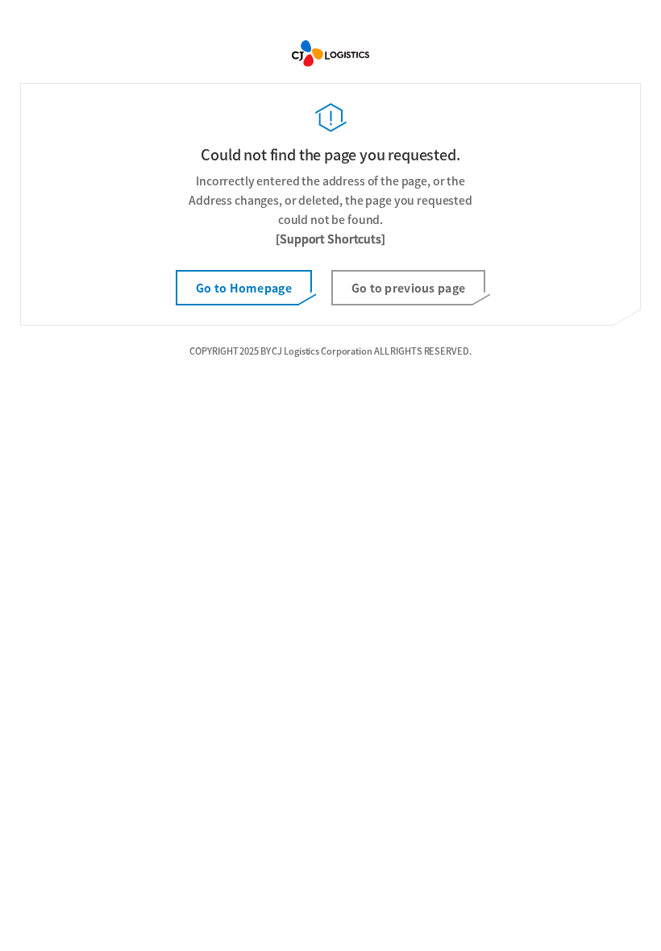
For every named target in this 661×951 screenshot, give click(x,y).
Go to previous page (408, 288)
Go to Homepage (244, 288)
